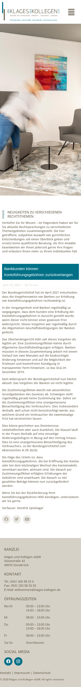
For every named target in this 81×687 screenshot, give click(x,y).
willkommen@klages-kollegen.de (37, 590)
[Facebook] (8, 661)
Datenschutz (42, 673)
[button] (71, 12)
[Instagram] (18, 661)
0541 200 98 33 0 (22, 581)
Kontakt (5, 673)
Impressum (22, 673)
